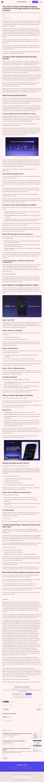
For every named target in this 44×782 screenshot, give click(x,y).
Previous (6, 709)
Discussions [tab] (11, 730)
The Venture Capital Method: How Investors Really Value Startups (16, 749)
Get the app (27, 777)
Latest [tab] (6, 730)
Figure (3, 29)
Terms (25, 774)
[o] (22, 306)
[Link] (1, 58)
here (36, 653)
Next (38, 709)
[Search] (28, 2)
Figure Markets (5, 592)
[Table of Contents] (1, 390)
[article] (22, 735)
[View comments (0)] (8, 18)
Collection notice (29, 774)
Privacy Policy (30, 697)
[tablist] (7, 717)
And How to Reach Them (7, 742)
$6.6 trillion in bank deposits (31, 70)
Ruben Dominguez (12, 736)
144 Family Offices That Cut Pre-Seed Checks (13, 741)
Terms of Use (27, 696)
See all (4, 758)
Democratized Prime (17, 45)
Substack (16, 779)
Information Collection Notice (21, 697)
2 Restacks (15, 701)
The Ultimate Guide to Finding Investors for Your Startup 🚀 (17, 733)
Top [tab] (3, 730)
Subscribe (35, 1)
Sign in (40, 1)
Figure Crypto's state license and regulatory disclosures (15, 676)
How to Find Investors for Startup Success (10, 735)
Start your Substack (19, 777)
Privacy (21, 774)
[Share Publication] (31, 2)
